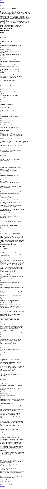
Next (3, 2)
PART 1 (1, 0)
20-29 (8, 3)
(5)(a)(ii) (12, 133)
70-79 (18, 3)
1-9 (5, 3)
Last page (26, 3)
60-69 (16, 3)
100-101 (24, 3)
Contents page (2, 3)
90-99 (22, 3)
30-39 (10, 3)
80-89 (20, 3)
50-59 (14, 3)
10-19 (7, 3)
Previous (1, 2)
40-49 (12, 3)
